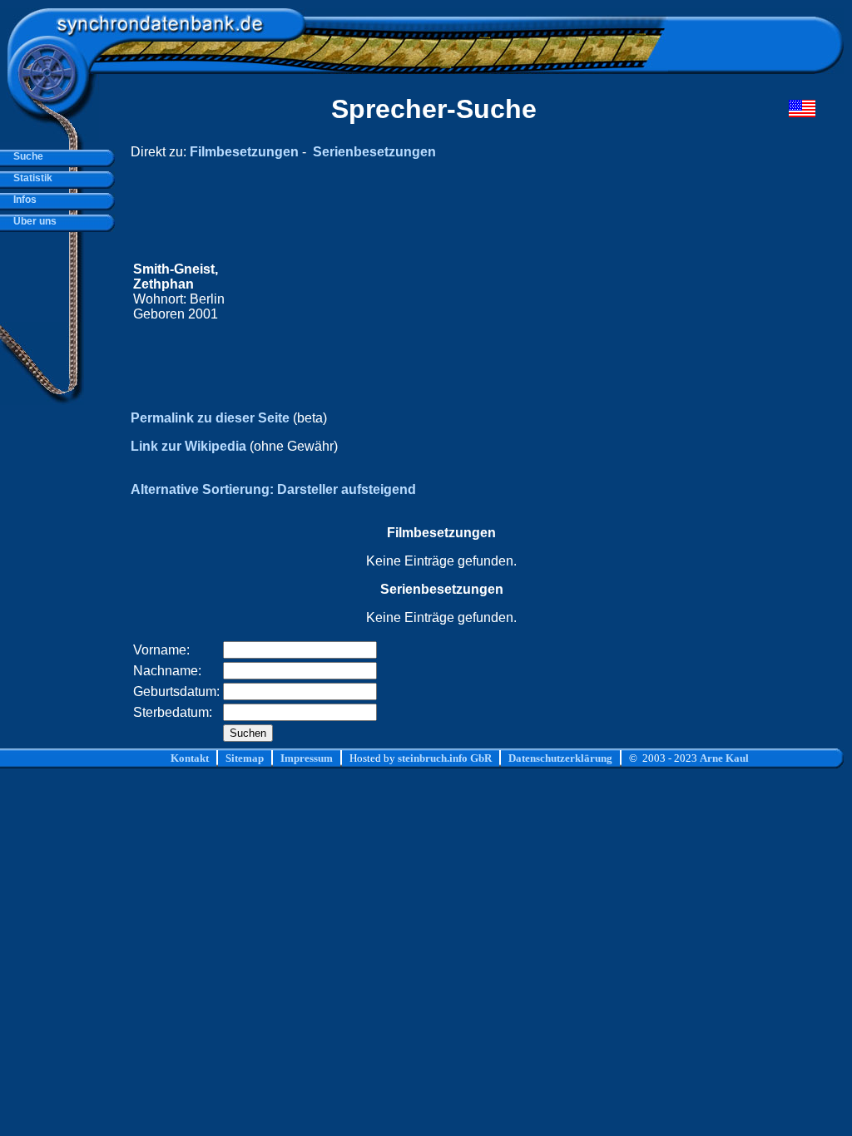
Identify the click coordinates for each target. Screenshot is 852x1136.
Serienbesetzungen (374, 152)
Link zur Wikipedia (188, 446)
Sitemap (244, 758)
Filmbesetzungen (244, 152)
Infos (22, 199)
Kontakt (190, 758)
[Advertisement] (500, 291)
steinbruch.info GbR (445, 758)
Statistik (30, 178)
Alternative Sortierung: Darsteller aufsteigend (273, 489)
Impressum (306, 758)
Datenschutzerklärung (560, 758)
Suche (25, 156)
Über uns (32, 221)
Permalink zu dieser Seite (210, 418)
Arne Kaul (724, 758)
